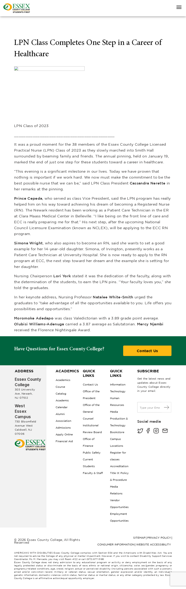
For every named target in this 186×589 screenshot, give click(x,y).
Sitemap (139, 537)
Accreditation (119, 466)
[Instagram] (156, 431)
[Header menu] (178, 7)
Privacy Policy (159, 537)
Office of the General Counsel (91, 411)
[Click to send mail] (165, 431)
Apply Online (64, 434)
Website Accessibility (153, 544)
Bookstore (117, 432)
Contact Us (147, 351)
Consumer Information (115, 544)
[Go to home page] (30, 441)
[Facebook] (148, 431)
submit (166, 407)
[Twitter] (140, 431)
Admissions (63, 427)
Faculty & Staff (93, 472)
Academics (63, 379)
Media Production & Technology (119, 418)
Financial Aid (64, 441)
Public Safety (91, 452)
